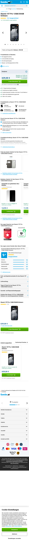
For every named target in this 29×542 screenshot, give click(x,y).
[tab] (5, 44)
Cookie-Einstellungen (7, 467)
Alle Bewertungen (6, 272)
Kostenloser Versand (10, 214)
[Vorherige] (2, 32)
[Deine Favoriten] (23, 2)
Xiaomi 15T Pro (4, 11)
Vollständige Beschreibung (8, 147)
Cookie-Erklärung (18, 526)
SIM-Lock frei (6, 66)
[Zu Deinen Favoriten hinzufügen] (26, 71)
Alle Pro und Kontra (6, 132)
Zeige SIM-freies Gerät (7, 325)
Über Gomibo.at (8, 465)
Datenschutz (15, 465)
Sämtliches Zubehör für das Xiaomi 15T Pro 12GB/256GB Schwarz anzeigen (12, 173)
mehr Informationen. (14, 463)
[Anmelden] (20, 2)
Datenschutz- (9, 526)
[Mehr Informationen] (18, 84)
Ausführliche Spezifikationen (8, 113)
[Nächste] (26, 32)
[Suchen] (26, 6)
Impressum (21, 465)
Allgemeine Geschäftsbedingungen (19, 467)
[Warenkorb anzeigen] (26, 2)
